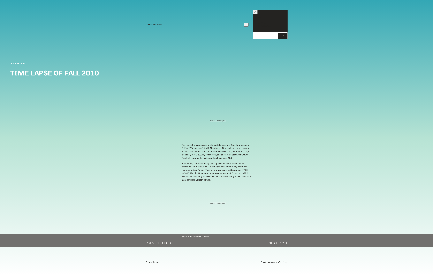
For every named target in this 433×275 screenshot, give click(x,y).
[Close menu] (255, 12)
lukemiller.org (153, 24)
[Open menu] (246, 25)
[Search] (282, 36)
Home (260, 17)
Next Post (278, 243)
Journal (197, 236)
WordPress (283, 262)
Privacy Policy (152, 262)
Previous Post (159, 243)
